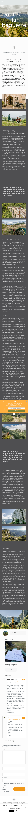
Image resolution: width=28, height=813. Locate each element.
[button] (14, 402)
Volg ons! (16, 410)
